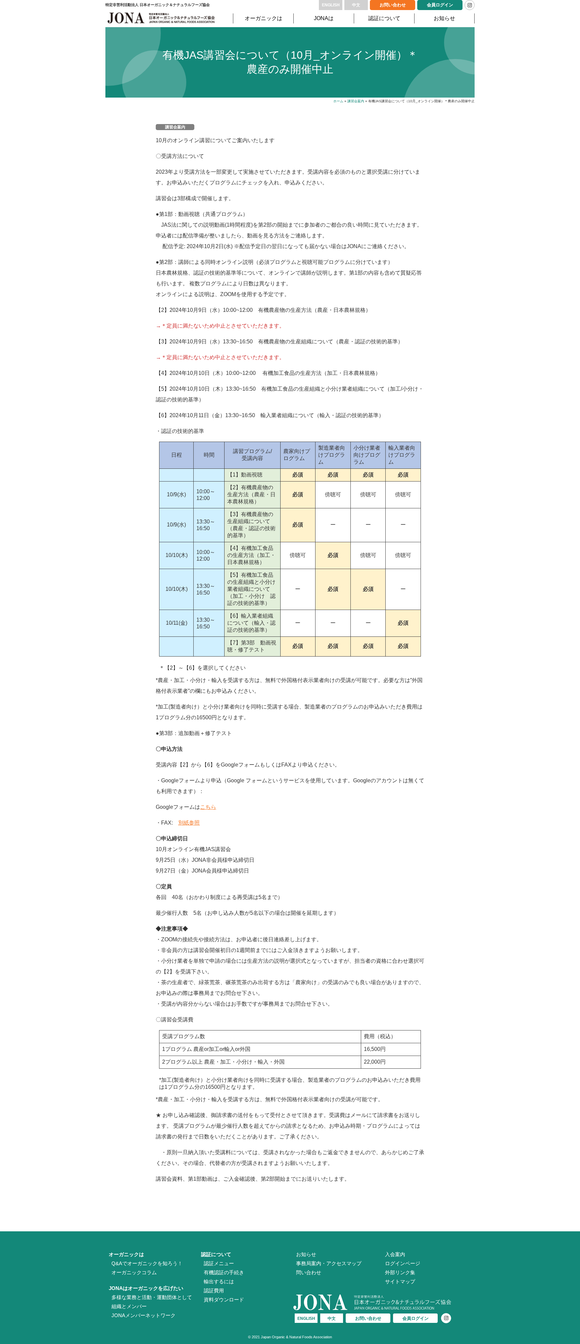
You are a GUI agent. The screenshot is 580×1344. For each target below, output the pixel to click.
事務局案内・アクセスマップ (328, 1263)
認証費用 (214, 1290)
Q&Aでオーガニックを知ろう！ (147, 1263)
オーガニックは (263, 18)
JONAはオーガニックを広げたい (146, 1288)
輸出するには (219, 1281)
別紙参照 (189, 823)
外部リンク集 (400, 1272)
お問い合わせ (393, 4)
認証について (384, 18)
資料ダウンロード (224, 1299)
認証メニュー (219, 1263)
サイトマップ (400, 1281)
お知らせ (444, 18)
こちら (208, 807)
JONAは (324, 18)
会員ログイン (440, 4)
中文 (356, 5)
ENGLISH (331, 5)
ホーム (338, 101)
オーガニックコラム (134, 1272)
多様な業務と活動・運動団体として (151, 1297)
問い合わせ (308, 1272)
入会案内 (395, 1254)
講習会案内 (355, 101)
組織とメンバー (129, 1306)
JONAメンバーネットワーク (143, 1315)
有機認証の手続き (224, 1272)
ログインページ (402, 1263)
